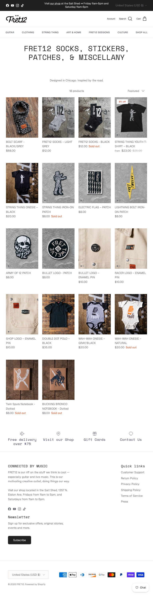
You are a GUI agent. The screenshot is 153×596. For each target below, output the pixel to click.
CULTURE (123, 32)
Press (124, 501)
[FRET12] (16, 19)
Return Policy (129, 478)
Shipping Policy (131, 490)
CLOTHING (28, 32)
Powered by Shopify (35, 584)
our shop (55, 3)
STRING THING (50, 32)
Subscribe (19, 540)
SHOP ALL (142, 32)
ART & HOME (73, 32)
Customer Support (132, 472)
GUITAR (10, 32)
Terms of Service (132, 496)
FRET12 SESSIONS (99, 32)
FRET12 (20, 584)
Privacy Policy (130, 484)
